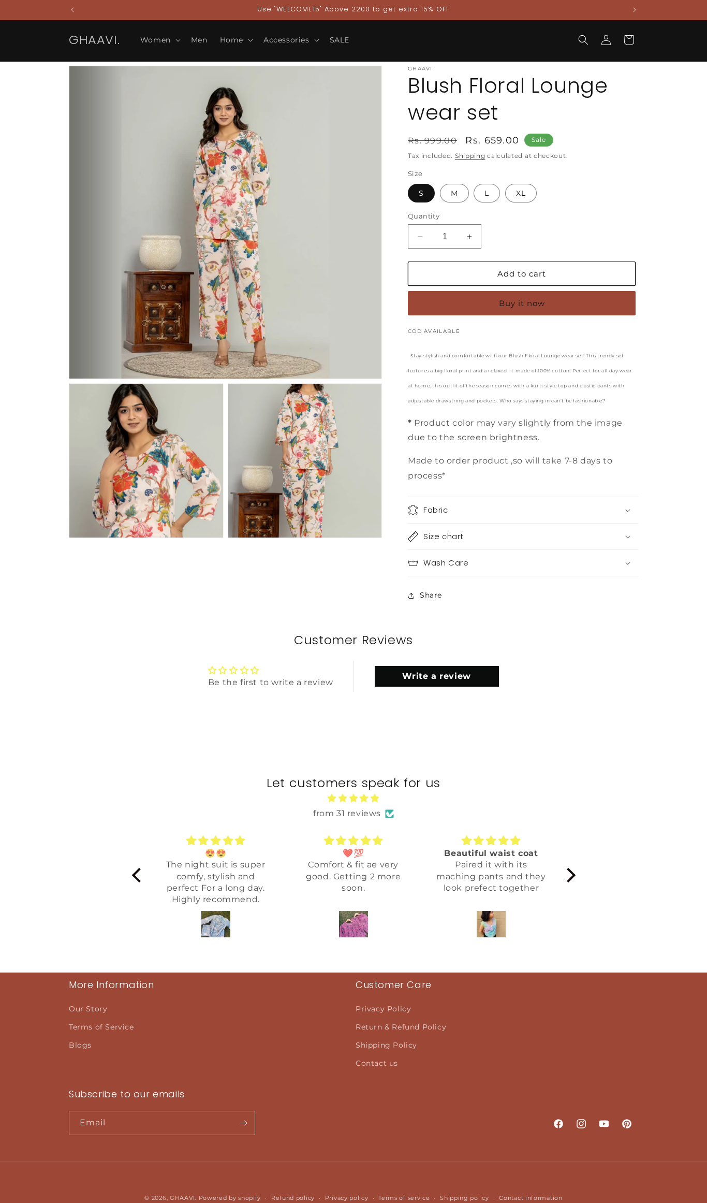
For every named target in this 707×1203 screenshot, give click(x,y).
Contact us (377, 1063)
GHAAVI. (183, 1197)
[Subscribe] (243, 1123)
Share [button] (431, 595)
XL (521, 193)
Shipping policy (464, 1197)
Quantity (423, 216)
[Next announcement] (634, 10)
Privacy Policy (383, 1008)
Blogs (80, 1045)
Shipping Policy (386, 1045)
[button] (159, 40)
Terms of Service (101, 1027)
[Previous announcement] (72, 10)
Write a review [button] (436, 676)
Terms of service (404, 1197)
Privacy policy (347, 1197)
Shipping (470, 156)
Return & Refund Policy (401, 1027)
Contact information (530, 1197)
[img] (354, 799)
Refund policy (293, 1197)
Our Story (88, 1008)
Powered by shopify (230, 1197)
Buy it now (522, 303)
